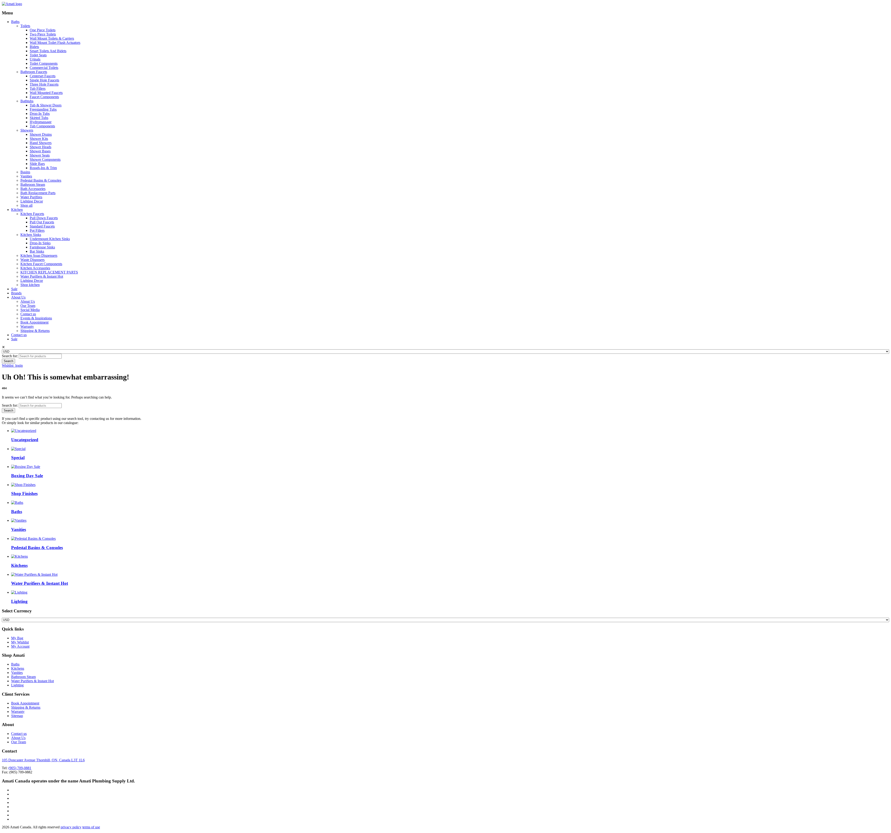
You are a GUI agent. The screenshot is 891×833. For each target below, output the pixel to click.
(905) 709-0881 (19, 768)
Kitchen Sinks (30, 235)
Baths (15, 22)
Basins (25, 172)
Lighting (17, 685)
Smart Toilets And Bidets (48, 51)
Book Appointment (34, 322)
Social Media (30, 310)
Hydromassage (41, 122)
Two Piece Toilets (43, 34)
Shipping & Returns (35, 331)
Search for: (10, 356)
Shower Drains (41, 134)
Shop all (26, 205)
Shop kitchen (30, 285)
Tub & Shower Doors (45, 105)
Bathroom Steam (32, 185)
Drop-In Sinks (40, 243)
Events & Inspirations (36, 318)
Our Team (27, 306)
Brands (16, 293)
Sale (14, 289)
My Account (20, 646)
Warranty (27, 326)
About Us (18, 297)
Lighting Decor (31, 201)
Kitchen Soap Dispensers (38, 255)
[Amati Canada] (12, 4)
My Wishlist (20, 642)
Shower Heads (40, 147)
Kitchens (17, 668)
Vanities (26, 176)
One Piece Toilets (42, 30)
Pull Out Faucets (42, 222)
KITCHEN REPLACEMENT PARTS (49, 272)
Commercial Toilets (44, 68)
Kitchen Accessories (35, 268)
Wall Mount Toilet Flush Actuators (55, 43)
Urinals (35, 59)
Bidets (34, 47)
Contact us (28, 314)
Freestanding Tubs (43, 109)
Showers (26, 130)
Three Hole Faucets (44, 84)
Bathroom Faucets (33, 72)
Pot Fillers (37, 230)
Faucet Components (44, 97)
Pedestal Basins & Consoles (40, 180)
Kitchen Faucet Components (41, 264)
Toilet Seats (38, 55)
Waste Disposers (32, 260)
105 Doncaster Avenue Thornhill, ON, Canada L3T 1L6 (43, 760)
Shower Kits (39, 139)
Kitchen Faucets (32, 214)
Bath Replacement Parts (37, 193)
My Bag (17, 638)
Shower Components (45, 159)
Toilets (25, 26)
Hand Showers (41, 143)
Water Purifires (31, 197)
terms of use (91, 827)
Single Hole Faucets (44, 80)
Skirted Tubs (39, 118)
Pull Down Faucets (44, 218)
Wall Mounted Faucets (46, 93)
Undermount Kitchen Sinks (50, 239)
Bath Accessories (32, 189)
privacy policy (71, 827)
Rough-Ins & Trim (43, 168)
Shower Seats (40, 155)
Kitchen (17, 210)
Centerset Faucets (42, 76)
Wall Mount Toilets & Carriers (52, 38)
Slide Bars (37, 164)
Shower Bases (40, 151)
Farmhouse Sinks (42, 247)
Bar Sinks (37, 251)
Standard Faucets (42, 226)
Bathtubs (26, 101)
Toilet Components (44, 63)
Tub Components (42, 126)
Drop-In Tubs (40, 114)
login (19, 365)
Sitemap (17, 716)
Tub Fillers (37, 88)
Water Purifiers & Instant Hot (41, 276)
